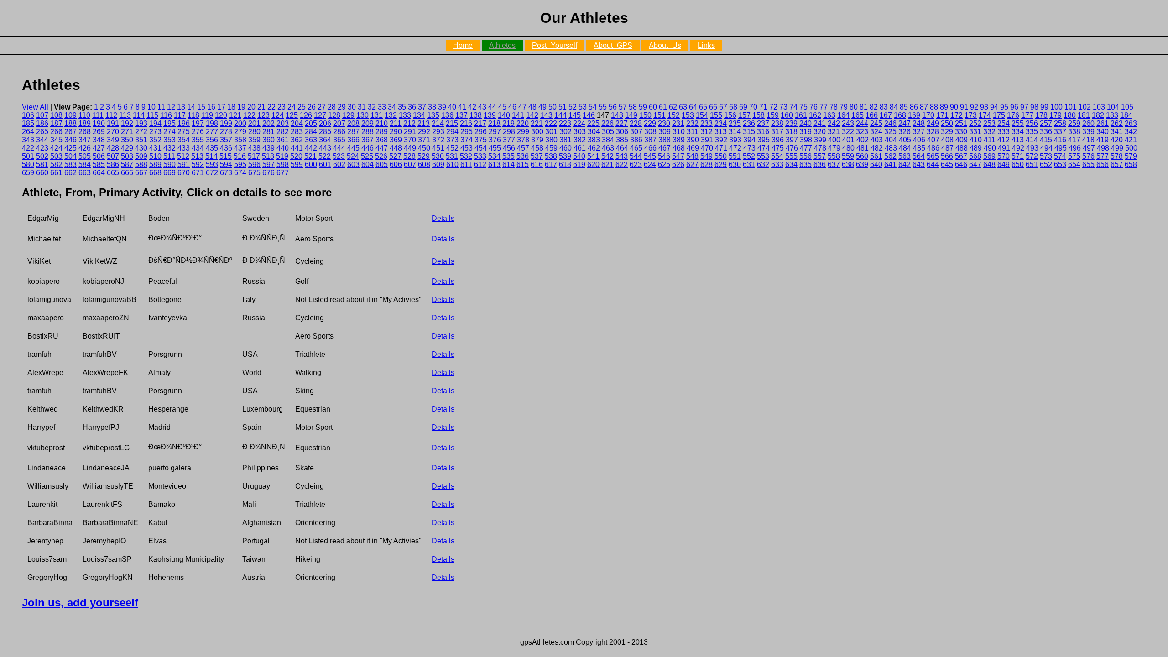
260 (1088, 123)
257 (1046, 123)
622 (621, 164)
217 (480, 123)
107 (42, 115)
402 (862, 140)
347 (84, 140)
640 (876, 164)
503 (56, 156)
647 (975, 164)
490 (990, 148)
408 (947, 140)
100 (1056, 107)
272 (141, 132)
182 (1098, 115)
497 (1089, 148)
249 (933, 123)
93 (984, 107)
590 (169, 164)
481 (862, 148)
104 (1113, 107)
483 (891, 148)
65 (703, 107)
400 (834, 140)
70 (753, 107)
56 (613, 107)
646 (961, 164)
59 (643, 107)
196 (183, 123)
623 (636, 164)
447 (381, 148)
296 (480, 132)
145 (574, 115)
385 (622, 140)
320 (819, 132)
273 (155, 132)
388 (664, 140)
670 (183, 173)
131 (376, 115)
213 (423, 123)
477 (806, 148)
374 (466, 140)
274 (169, 132)
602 (339, 164)
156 (730, 115)
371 (424, 140)
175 (999, 115)
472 (735, 148)
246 (890, 123)
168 (900, 115)
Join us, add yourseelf (80, 602)
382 (580, 140)
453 (466, 148)
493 (1032, 148)
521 (310, 156)
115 (152, 115)
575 (1074, 156)
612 (480, 164)
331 (975, 132)
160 (787, 115)
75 (803, 107)
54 (593, 107)
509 (141, 156)
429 (127, 148)
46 (512, 107)
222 (551, 123)
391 (707, 140)
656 (1102, 164)
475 (778, 148)
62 (673, 107)
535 (508, 156)
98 (1034, 107)
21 (261, 107)
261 (1102, 123)
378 (523, 140)
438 (254, 148)
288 (367, 132)
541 (593, 156)
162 (815, 115)
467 (664, 148)
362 (297, 140)
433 (183, 148)
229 (650, 123)
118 (193, 115)
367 (367, 140)
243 (848, 123)
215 (452, 123)
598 (282, 164)
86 (914, 107)
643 (918, 164)
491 (1004, 148)
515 (225, 156)
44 (492, 107)
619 (579, 164)
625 (664, 164)
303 (580, 132)
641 (890, 164)
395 (763, 140)
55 (603, 107)
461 (580, 148)
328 (933, 132)
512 (183, 156)
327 (918, 132)
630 (735, 164)
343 (28, 140)
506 (99, 156)
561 (876, 156)
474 (763, 148)
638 (848, 164)
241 (819, 123)
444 (339, 148)
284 (311, 132)
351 (141, 140)
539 (565, 156)
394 (749, 140)
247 (904, 123)
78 (833, 107)
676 (268, 173)
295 (466, 132)
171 (942, 115)
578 (1117, 156)
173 (971, 115)
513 (197, 156)
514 (211, 156)
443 (325, 148)
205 (311, 123)
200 (240, 123)
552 (749, 156)
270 (113, 132)
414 (1032, 140)
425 (70, 148)
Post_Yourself (554, 45)
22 (271, 107)
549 (706, 156)
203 (282, 123)
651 (1032, 164)
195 (169, 123)
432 (169, 148)
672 (212, 173)
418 (1088, 140)
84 (894, 107)
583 (70, 164)
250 (947, 123)
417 (1074, 140)
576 (1088, 156)
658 (1131, 164)
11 (161, 107)
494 (1046, 148)
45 (502, 107)
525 (367, 156)
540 (579, 156)
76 (813, 107)
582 (56, 164)
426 (84, 148)
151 (659, 115)
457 (523, 148)
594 (226, 164)
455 (495, 148)
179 (1055, 115)
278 (226, 132)
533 (480, 156)
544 (636, 156)
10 (151, 107)
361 (282, 140)
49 (542, 107)
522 (324, 156)
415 (1046, 140)
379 (537, 140)
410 (976, 140)
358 (240, 140)
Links (706, 45)
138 (475, 115)
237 (763, 123)
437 (240, 148)
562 (890, 156)
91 (964, 107)
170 (928, 115)
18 (231, 107)
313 (720, 132)
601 (325, 164)
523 (339, 156)
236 (749, 123)
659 (28, 173)
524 (353, 156)
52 (572, 107)
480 (848, 148)
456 (509, 148)
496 (1075, 148)
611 (466, 164)
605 (381, 164)
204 (297, 123)
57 (623, 107)
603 (353, 164)
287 (353, 132)
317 (777, 132)
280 (254, 132)
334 (1018, 132)
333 (1003, 132)
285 (325, 132)
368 (381, 140)
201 (254, 123)
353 (169, 140)
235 (735, 123)
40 (452, 107)
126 (306, 115)
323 (862, 132)
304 (594, 132)
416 (1060, 140)
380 (551, 140)
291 (410, 132)
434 (198, 148)
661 (56, 173)
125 (292, 115)
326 (904, 132)
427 (99, 148)
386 (636, 140)
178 (1041, 115)
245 (876, 123)
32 (372, 107)
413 (1018, 140)
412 (1003, 140)
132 (391, 115)
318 (791, 132)
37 (422, 107)
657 (1117, 164)
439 (268, 148)
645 (947, 164)
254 (1003, 123)
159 (772, 115)
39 (442, 107)
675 (254, 173)
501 (28, 156)
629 (720, 164)
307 (636, 132)
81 (864, 107)
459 (551, 148)
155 (716, 115)
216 (466, 123)
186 (42, 123)
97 (1024, 107)
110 (84, 115)
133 (405, 115)
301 (551, 132)
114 (139, 115)
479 (834, 148)
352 (155, 140)
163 (829, 115)
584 (84, 164)
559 (848, 156)
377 (509, 140)
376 (495, 140)
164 (843, 115)
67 (723, 107)
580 (28, 164)
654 (1074, 164)
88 (934, 107)
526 (381, 156)
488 (961, 148)
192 (127, 123)
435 (212, 148)
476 (792, 148)
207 (339, 123)
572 (1032, 156)
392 (721, 140)
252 (975, 123)
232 (692, 123)
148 (617, 115)
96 (1014, 107)
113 (125, 115)
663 (84, 173)
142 (532, 115)
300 (537, 132)
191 (113, 123)
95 (1004, 107)
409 (961, 140)
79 (844, 107)
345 (56, 140)
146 (589, 115)
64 (693, 107)
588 (141, 164)
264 (28, 132)
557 (819, 156)
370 (410, 140)
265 (42, 132)
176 (1013, 115)
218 (494, 123)
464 (622, 148)
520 (296, 156)
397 (792, 140)
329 (947, 132)
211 (396, 123)
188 (70, 123)
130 (362, 115)
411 (990, 140)
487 (947, 148)
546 (664, 156)
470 (707, 148)
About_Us (665, 45)
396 (778, 140)
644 (933, 164)
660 (42, 173)
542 (607, 156)
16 (211, 107)
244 (862, 123)
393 (735, 140)
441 (297, 148)
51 (562, 107)
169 (914, 115)
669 (169, 173)
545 (650, 156)
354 (183, 140)
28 (332, 107)
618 (565, 164)
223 (565, 123)
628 (706, 164)
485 (919, 148)
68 (733, 107)
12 (171, 107)
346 (70, 140)
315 (749, 132)
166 (872, 115)
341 (1117, 132)
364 (325, 140)
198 (212, 123)
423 (42, 148)
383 (594, 140)
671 (198, 173)
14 (191, 107)
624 (650, 164)
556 (805, 156)
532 (466, 156)
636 (819, 164)
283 (297, 132)
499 (1117, 148)
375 (480, 140)
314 (735, 132)
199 (226, 123)
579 (1131, 156)
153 (688, 115)
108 (56, 115)
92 (974, 107)
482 (877, 148)
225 (593, 123)
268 (84, 132)
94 (994, 107)
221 (537, 123)
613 (494, 164)
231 (678, 123)
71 (763, 107)
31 (362, 107)
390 (693, 140)
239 (791, 123)
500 (1131, 148)
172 (956, 115)
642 (904, 164)
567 (961, 156)
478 (820, 148)
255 (1018, 123)
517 (254, 156)
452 (452, 148)
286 (339, 132)
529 (423, 156)
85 (904, 107)
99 (1044, 107)
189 (84, 123)
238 (777, 123)
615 (522, 164)
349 (113, 140)
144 (560, 115)
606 (396, 164)
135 (433, 115)
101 (1070, 107)
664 (99, 173)
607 (410, 164)
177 (1027, 115)
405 (905, 140)
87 (924, 107)
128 (334, 115)
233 (706, 123)
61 (663, 107)
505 (84, 156)
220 (522, 123)
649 (1003, 164)
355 (198, 140)
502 (42, 156)
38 (432, 107)
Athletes (502, 45)
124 (277, 115)
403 (877, 140)
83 (884, 107)
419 (1102, 140)
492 (1018, 148)
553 (763, 156)
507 (113, 156)
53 (583, 107)
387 (650, 140)
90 (954, 107)
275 (183, 132)
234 (720, 123)
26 (312, 107)
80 (854, 107)
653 (1060, 164)
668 (155, 173)
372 (438, 140)
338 (1074, 132)
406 (919, 140)
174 (985, 115)
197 (198, 123)
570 (1003, 156)
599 (297, 164)
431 (155, 148)
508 (127, 156)
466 (650, 148)
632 (763, 164)
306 (622, 132)
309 (664, 132)
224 (579, 123)
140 (504, 115)
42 (472, 107)
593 (212, 164)
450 (424, 148)
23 (281, 107)
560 (862, 156)
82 (874, 107)
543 (621, 156)
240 (805, 123)
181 (1084, 115)
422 (28, 148)
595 (240, 164)
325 (890, 132)
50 (552, 107)
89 (944, 107)
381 (565, 140)
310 (679, 132)
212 (409, 123)
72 (773, 107)
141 (518, 115)
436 (226, 148)
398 (806, 140)
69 (743, 107)
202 (268, 123)
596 (254, 164)
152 (673, 115)
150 (645, 115)
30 (352, 107)
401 (848, 140)
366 (353, 140)
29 (342, 107)
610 (452, 164)
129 (348, 115)
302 (565, 132)
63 (683, 107)
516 (240, 156)
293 (438, 132)
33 (382, 107)
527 (395, 156)
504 (70, 156)
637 (834, 164)
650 (1018, 164)
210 (381, 123)
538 (551, 156)
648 (989, 164)
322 (848, 132)
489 (976, 148)
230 (664, 123)
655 (1088, 164)
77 (823, 107)
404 (891, 140)
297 (495, 132)
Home (463, 45)
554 (777, 156)
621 (607, 164)
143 (546, 115)
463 (608, 148)
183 (1112, 115)
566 (947, 156)
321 (834, 132)
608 (424, 164)
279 (240, 132)
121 (235, 115)
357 (226, 140)
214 (438, 123)
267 (70, 132)
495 (1060, 148)
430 (141, 148)
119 (207, 115)
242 (834, 123)
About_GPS (613, 45)
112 (111, 115)
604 (367, 164)
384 (608, 140)
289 (381, 132)
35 (402, 107)
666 (127, 173)
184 (1126, 115)
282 (282, 132)
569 (989, 156)
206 (325, 123)
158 (758, 115)
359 (254, 140)
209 (367, 123)
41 (462, 107)
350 (127, 140)
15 (201, 107)
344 (42, 140)
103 (1099, 107)
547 (678, 156)
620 (593, 164)
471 (721, 148)
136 (447, 115)
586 (113, 164)
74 (793, 107)
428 (113, 148)
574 (1060, 156)
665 (113, 173)
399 (820, 140)
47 (522, 107)
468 (679, 148)
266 (56, 132)
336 (1046, 132)
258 (1060, 123)
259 (1074, 123)
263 (1131, 123)
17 (221, 107)
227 (621, 123)
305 (608, 132)
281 (268, 132)
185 (28, 123)
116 (166, 115)
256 (1032, 123)
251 (961, 123)
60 (653, 107)
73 (783, 107)
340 (1102, 132)
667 (141, 173)
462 (594, 148)
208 (353, 123)
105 (1127, 107)
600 (311, 164)
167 (886, 115)
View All (35, 107)
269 (99, 132)
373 (452, 140)
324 (876, 132)
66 (713, 107)
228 (636, 123)
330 (961, 132)
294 (452, 132)
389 (679, 140)
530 (438, 156)
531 (452, 156)
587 (127, 164)
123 (263, 115)
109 (70, 115)
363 (311, 140)
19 (241, 107)
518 (268, 156)
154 (702, 115)
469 (693, 148)
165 (857, 115)
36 (412, 107)
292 (424, 132)
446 (367, 148)
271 (127, 132)
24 (291, 107)
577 (1102, 156)
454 (480, 148)
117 (180, 115)
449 (410, 148)
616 (537, 164)
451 (438, 148)
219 (508, 123)
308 (650, 132)
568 (975, 156)
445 (353, 148)
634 (791, 164)
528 (409, 156)
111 (98, 115)
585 (99, 164)
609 (438, 164)
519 (282, 156)
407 (933, 140)
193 (141, 123)
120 (221, 115)
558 (834, 156)
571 (1018, 156)
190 (99, 123)
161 (801, 115)
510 (155, 156)
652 (1046, 164)
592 (198, 164)
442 (311, 148)
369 (396, 140)
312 (706, 132)
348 (99, 140)
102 (1085, 107)
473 (749, 148)
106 (28, 115)
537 (537, 156)
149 (631, 115)
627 (692, 164)
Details (443, 218)
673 (226, 173)
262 (1117, 123)
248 (918, 123)
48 (532, 107)
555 (791, 156)
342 (1131, 132)
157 (744, 115)
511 (169, 156)
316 (763, 132)
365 (339, 140)
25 (301, 107)
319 (805, 132)
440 (282, 148)
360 (268, 140)
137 (461, 115)
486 (933, 148)
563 (904, 156)
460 (565, 148)
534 (494, 156)
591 (183, 164)
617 (551, 164)
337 (1060, 132)
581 (42, 164)
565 (933, 156)
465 (636, 148)
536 (522, 156)
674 (240, 173)
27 (322, 107)
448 (396, 148)
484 (905, 148)
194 (155, 123)
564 (918, 156)
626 (678, 164)
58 (633, 107)
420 (1117, 140)
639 (862, 164)
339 (1088, 132)
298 (509, 132)
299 (523, 132)
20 (251, 107)
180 (1070, 115)
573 (1046, 156)
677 (282, 173)
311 (693, 132)
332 (989, 132)
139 (490, 115)
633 (777, 164)
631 (749, 164)
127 (320, 115)
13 (181, 107)
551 (735, 156)
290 (396, 132)
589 (155, 164)
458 (537, 148)
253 (989, 123)
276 (198, 132)
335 (1032, 132)
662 (70, 173)
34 (392, 107)
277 (212, 132)
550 (720, 156)
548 (692, 156)
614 (508, 164)
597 (268, 164)
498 (1103, 148)
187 (56, 123)
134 (419, 115)
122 (249, 115)
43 (482, 107)
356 (212, 140)
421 (1131, 140)
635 (805, 164)
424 (56, 148)
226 (607, 123)
